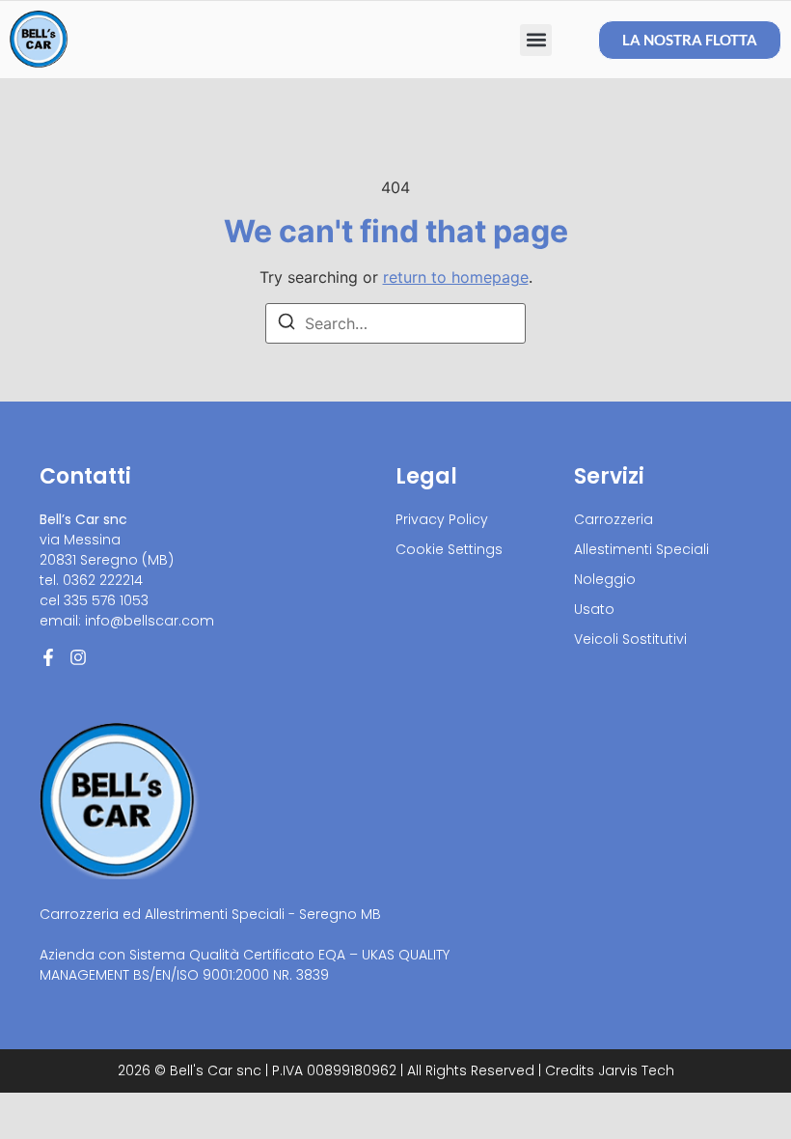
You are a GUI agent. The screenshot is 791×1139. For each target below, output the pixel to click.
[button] (536, 40)
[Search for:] (395, 323)
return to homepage (456, 277)
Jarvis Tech (636, 1070)
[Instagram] (78, 657)
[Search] (286, 324)
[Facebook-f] (48, 657)
